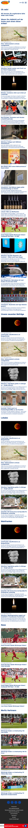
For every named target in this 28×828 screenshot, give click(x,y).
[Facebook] (8, 802)
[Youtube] (15, 802)
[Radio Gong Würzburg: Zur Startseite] (5, 2)
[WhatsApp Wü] (19, 802)
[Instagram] (12, 802)
